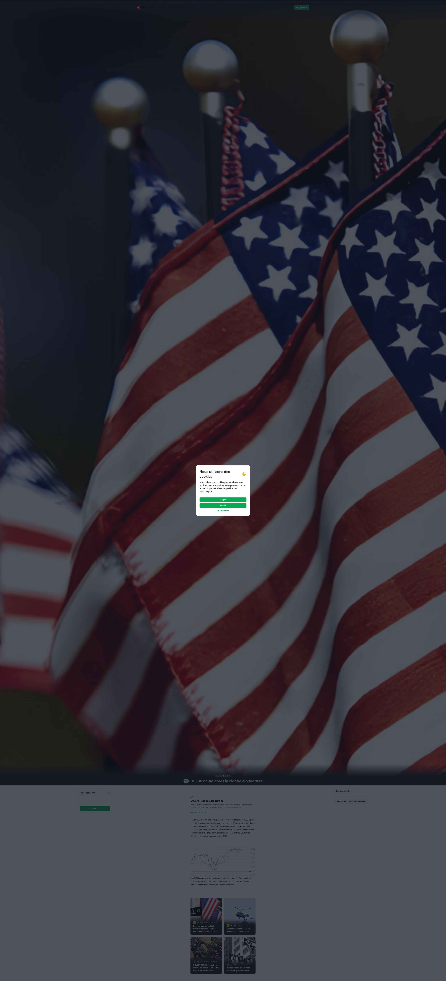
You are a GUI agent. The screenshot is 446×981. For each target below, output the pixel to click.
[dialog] (223, 490)
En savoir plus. (206, 491)
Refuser (223, 505)
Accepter (223, 500)
